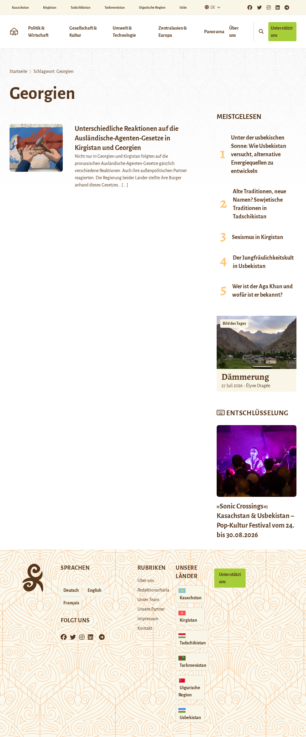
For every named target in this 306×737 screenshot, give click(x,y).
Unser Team (148, 599)
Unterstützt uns (282, 32)
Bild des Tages (234, 323)
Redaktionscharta (153, 590)
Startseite (18, 71)
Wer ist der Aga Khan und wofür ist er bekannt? (262, 291)
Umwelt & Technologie (124, 32)
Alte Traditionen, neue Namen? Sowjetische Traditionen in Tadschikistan (259, 204)
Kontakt (144, 628)
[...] (125, 185)
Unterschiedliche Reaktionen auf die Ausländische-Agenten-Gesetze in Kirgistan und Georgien (126, 138)
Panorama (214, 31)
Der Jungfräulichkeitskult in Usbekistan (263, 262)
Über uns (234, 32)
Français (71, 602)
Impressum (147, 618)
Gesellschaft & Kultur (83, 32)
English (95, 590)
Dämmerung (245, 377)
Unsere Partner (151, 609)
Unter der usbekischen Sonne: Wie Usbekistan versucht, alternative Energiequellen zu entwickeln (258, 154)
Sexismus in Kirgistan (257, 237)
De (212, 7)
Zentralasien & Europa (172, 32)
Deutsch (71, 590)
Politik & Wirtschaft (38, 32)
